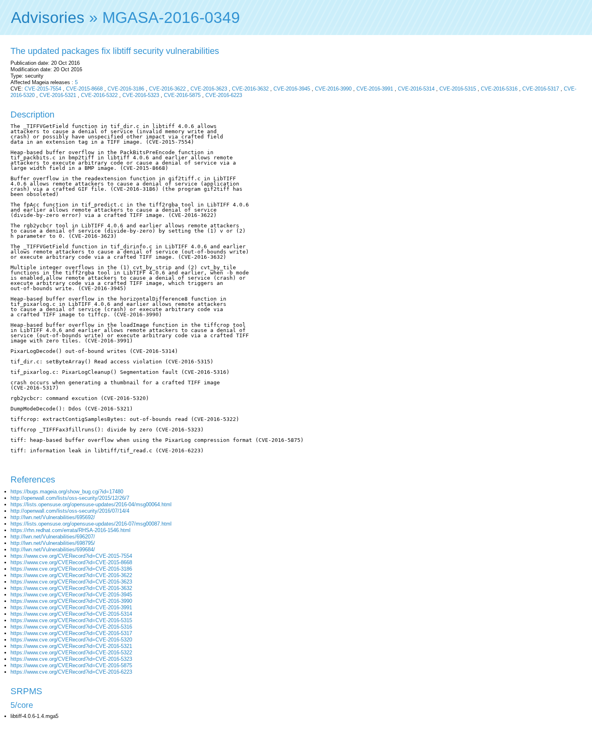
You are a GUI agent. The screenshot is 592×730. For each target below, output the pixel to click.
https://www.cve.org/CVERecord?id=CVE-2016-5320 (71, 640)
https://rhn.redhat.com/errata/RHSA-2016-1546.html (70, 530)
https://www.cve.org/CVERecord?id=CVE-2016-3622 (71, 575)
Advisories (48, 17)
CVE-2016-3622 (167, 89)
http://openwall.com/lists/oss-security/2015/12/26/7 (69, 498)
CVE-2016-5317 (540, 89)
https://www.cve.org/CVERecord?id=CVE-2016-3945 (71, 595)
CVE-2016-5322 (99, 95)
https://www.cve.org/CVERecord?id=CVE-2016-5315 (71, 620)
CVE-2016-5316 (499, 89)
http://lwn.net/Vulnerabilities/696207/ (52, 537)
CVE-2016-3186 (126, 89)
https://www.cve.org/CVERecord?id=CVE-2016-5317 (71, 633)
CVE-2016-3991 (374, 89)
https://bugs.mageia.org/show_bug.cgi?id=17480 (66, 492)
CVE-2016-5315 (457, 89)
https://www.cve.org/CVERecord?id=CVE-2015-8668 (71, 562)
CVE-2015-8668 (84, 89)
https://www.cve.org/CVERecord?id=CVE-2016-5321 (71, 646)
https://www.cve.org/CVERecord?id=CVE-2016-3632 (71, 588)
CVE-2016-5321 (57, 95)
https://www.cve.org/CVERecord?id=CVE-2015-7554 (71, 556)
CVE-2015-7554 (43, 89)
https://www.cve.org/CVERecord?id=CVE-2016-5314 (71, 614)
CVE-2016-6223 (223, 95)
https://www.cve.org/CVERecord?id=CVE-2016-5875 (71, 665)
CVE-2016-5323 (140, 95)
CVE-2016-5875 (182, 95)
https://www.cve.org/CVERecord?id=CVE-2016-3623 (71, 582)
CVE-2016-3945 (291, 89)
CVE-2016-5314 (416, 89)
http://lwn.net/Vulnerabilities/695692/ (52, 517)
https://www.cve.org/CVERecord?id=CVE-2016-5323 (71, 659)
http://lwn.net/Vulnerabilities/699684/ (52, 549)
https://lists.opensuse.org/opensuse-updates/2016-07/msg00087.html (91, 524)
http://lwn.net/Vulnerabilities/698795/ (52, 543)
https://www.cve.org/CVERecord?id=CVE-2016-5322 (71, 653)
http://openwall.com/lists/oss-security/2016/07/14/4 (69, 511)
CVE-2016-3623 (208, 89)
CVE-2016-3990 (333, 89)
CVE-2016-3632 (250, 89)
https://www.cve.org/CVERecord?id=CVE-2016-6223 (71, 672)
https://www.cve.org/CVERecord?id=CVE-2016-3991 (71, 607)
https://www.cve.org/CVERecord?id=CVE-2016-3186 (71, 569)
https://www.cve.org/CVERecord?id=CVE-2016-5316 (71, 627)
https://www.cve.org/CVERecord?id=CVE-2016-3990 (71, 601)
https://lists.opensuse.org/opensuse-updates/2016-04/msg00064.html (91, 504)
